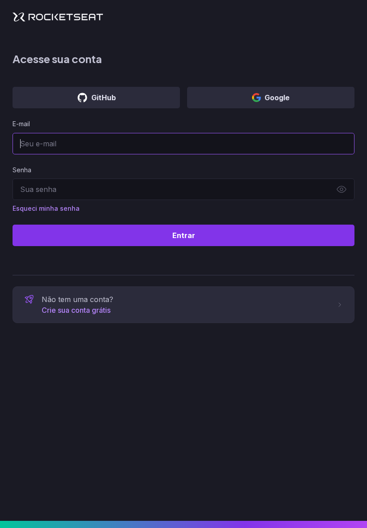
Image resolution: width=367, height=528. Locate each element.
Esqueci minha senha (46, 208)
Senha (22, 170)
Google (277, 97)
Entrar (183, 235)
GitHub (103, 97)
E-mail (21, 124)
